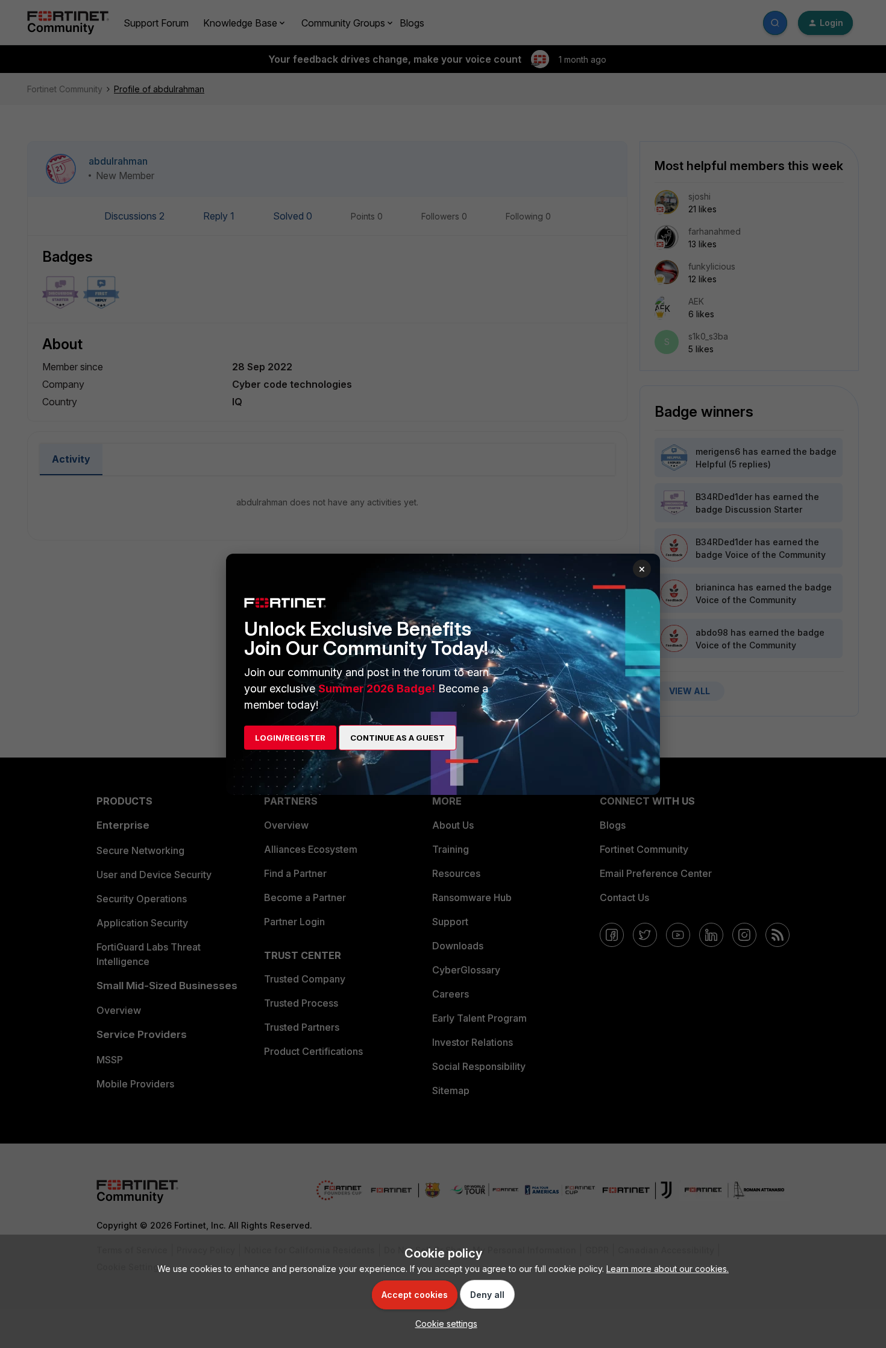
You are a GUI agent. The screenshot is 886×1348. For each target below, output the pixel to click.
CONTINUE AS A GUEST (397, 737)
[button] (443, 1323)
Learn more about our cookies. (667, 1269)
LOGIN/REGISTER (290, 737)
